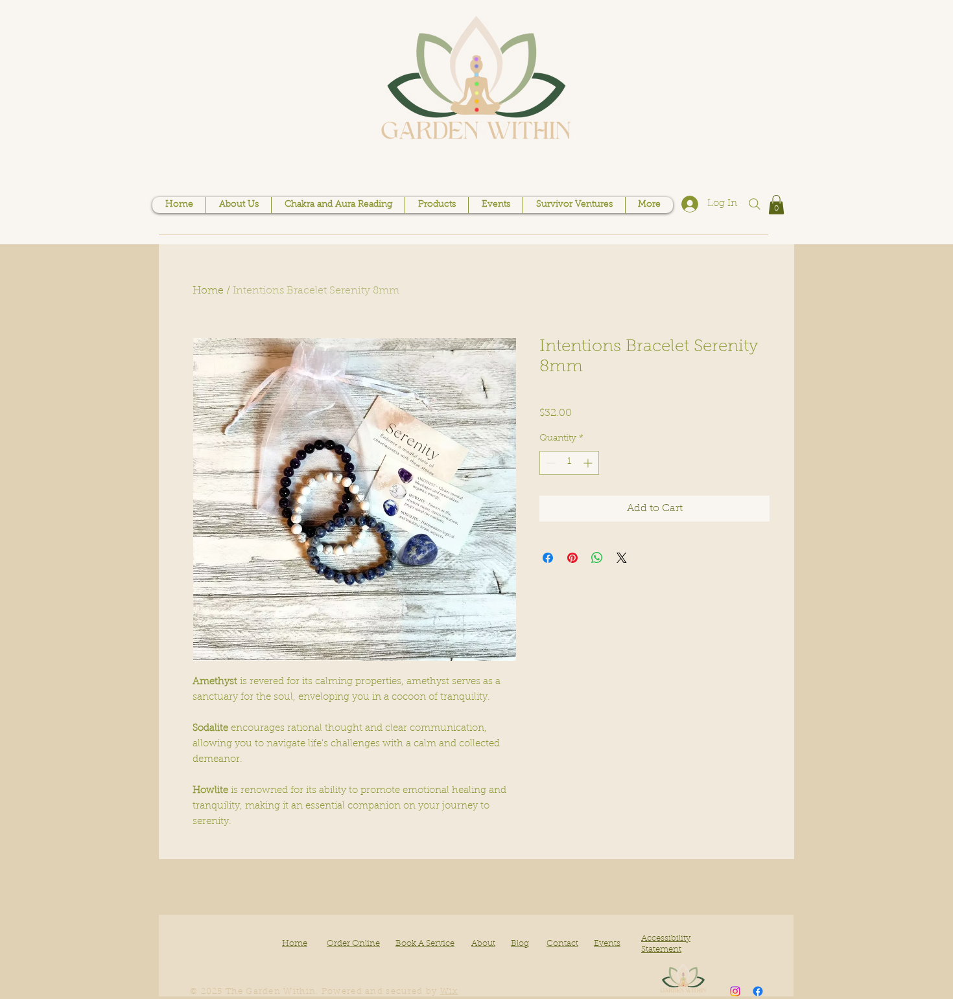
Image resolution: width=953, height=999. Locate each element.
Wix (449, 991)
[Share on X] (621, 558)
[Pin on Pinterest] (572, 558)
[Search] (754, 204)
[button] (776, 204)
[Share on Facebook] (548, 558)
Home (208, 291)
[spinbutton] (569, 463)
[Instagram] (735, 991)
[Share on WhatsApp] (597, 558)
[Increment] (589, 463)
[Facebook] (757, 991)
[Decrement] (549, 463)
